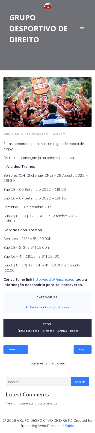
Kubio (69, 425)
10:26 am (59, 134)
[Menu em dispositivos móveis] (82, 28)
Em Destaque (33, 307)
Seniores (62, 330)
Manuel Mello (13, 134)
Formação (51, 307)
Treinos (74, 330)
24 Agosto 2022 (38, 134)
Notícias (64, 307)
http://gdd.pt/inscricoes (53, 279)
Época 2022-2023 (28, 330)
